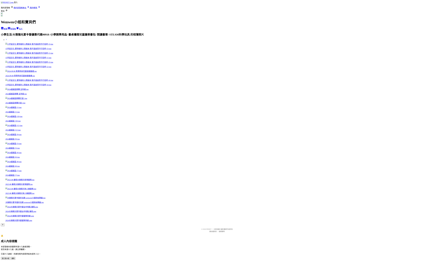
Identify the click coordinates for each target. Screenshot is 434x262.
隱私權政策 (213, 231)
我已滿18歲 (5, 258)
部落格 (13, 29)
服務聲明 (222, 231)
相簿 (6, 29)
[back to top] (3, 224)
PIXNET (208, 229)
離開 (13, 258)
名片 (21, 29)
